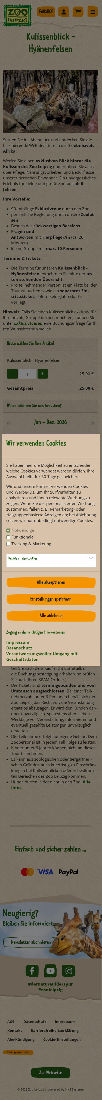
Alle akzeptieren (51, 582)
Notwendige (22, 530)
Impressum (17, 642)
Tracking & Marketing (31, 543)
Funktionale (22, 537)
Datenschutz (19, 648)
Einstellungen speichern (51, 599)
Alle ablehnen (51, 615)
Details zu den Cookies (22, 558)
